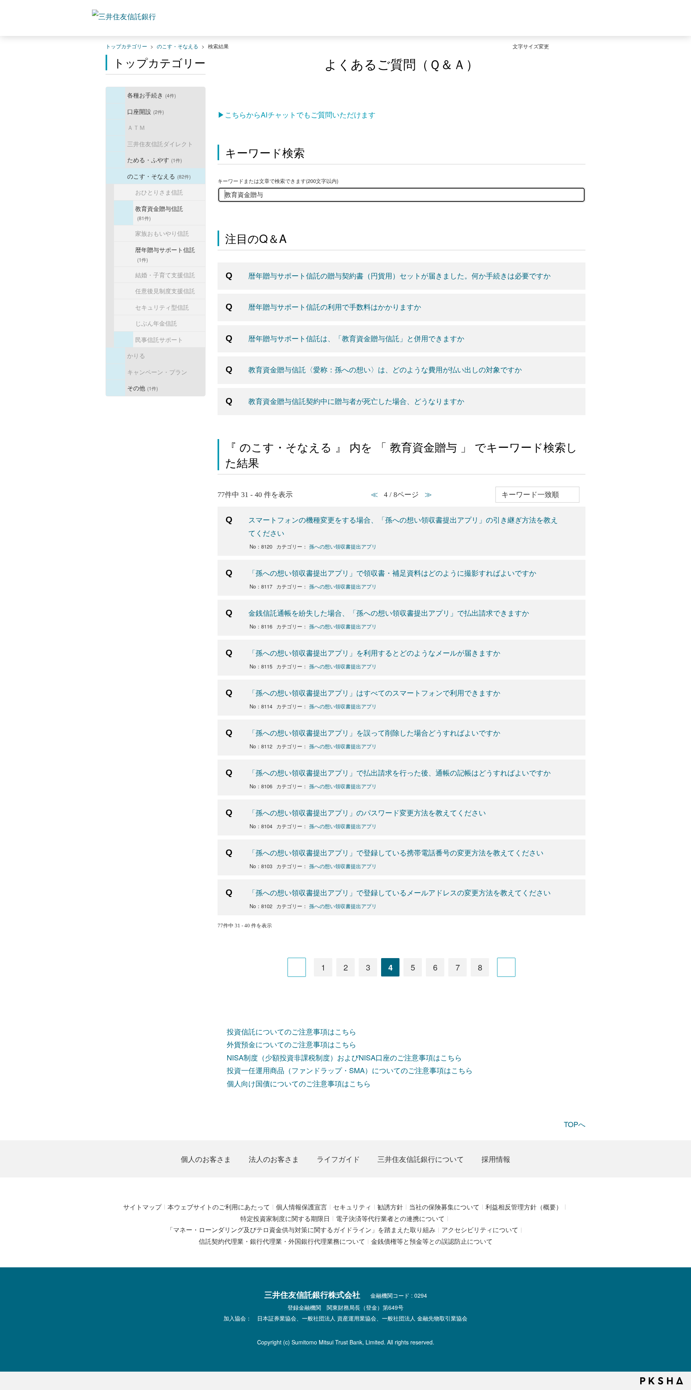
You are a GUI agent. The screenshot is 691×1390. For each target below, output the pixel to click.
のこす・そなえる (177, 46)
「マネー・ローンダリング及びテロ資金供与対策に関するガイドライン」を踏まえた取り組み (301, 1229)
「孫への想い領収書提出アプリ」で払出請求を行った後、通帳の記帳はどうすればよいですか (399, 772)
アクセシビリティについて (479, 1229)
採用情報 (495, 1158)
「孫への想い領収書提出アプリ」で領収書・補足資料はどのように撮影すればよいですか (392, 572)
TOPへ (574, 1124)
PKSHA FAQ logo (661, 1381)
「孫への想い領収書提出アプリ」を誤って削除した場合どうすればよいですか (374, 732)
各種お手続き (151, 94)
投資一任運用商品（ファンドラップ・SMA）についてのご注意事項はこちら (350, 1070)
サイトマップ (142, 1206)
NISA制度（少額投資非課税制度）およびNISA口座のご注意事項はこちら (344, 1057)
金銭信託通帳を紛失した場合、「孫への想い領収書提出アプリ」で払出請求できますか (388, 612)
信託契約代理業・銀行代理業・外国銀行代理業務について (282, 1241)
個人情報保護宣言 (301, 1206)
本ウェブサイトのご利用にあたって (219, 1206)
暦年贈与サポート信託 (165, 254)
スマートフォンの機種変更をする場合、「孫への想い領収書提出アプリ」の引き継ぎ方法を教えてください (403, 525)
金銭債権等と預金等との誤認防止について (432, 1241)
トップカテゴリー (126, 46)
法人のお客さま (274, 1158)
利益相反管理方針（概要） (523, 1206)
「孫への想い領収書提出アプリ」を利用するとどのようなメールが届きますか (374, 652)
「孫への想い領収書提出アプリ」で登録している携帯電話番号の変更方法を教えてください (395, 852)
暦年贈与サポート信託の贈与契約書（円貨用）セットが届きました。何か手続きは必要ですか (399, 275)
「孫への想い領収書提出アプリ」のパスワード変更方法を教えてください (367, 812)
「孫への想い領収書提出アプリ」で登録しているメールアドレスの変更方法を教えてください (399, 892)
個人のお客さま (206, 1158)
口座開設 (145, 111)
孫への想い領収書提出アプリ (343, 546)
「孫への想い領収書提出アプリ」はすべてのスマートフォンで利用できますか (374, 692)
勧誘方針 (390, 1206)
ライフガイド (338, 1158)
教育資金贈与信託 (159, 213)
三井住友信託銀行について (420, 1158)
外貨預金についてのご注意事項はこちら (291, 1044)
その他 (142, 387)
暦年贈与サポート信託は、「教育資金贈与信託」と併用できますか (356, 338)
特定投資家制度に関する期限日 (285, 1218)
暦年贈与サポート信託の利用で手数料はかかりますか (334, 306)
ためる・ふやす (154, 159)
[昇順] (583, 490)
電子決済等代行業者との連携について (390, 1218)
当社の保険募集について (444, 1206)
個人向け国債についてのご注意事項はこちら (299, 1083)
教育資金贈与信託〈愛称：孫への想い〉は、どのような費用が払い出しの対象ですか (385, 369)
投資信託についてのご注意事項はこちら (291, 1031)
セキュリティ (352, 1206)
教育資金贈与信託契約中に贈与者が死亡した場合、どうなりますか (356, 401)
